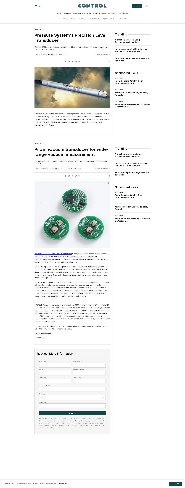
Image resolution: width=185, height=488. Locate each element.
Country (42, 394)
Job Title (77, 378)
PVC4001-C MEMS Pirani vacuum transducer (53, 254)
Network (82, 19)
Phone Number (78, 370)
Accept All (175, 484)
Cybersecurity (94, 19)
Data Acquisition (109, 19)
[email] (79, 62)
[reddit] (76, 62)
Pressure (37, 29)
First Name (44, 362)
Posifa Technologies (51, 169)
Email (41, 370)
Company (42, 378)
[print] (109, 62)
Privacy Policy (62, 483)
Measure (123, 19)
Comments (43, 402)
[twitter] (72, 62)
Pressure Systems (50, 54)
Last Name (78, 362)
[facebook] (65, 62)
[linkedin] (69, 62)
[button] (35, 6)
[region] (92, 484)
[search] (39, 6)
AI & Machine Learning (67, 19)
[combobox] (72, 397)
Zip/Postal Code (45, 385)
